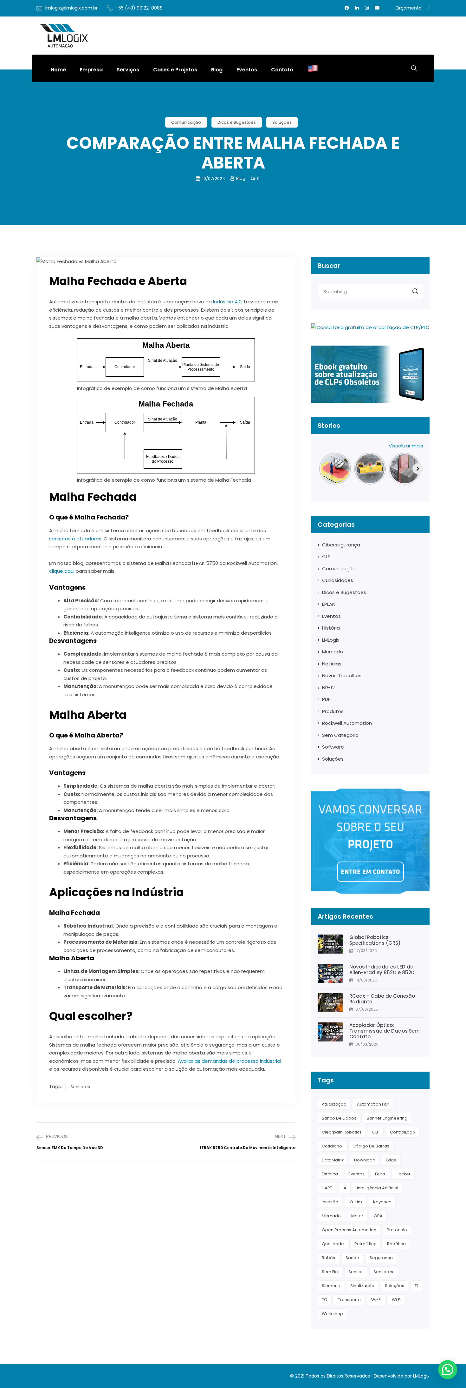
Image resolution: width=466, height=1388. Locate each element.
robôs (328, 1258)
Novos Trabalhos (341, 675)
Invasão (330, 1202)
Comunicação (186, 122)
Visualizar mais (406, 445)
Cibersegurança (341, 544)
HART (327, 1188)
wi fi (396, 1300)
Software (333, 747)
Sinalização (362, 1286)
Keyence (382, 1202)
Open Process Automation (349, 1230)
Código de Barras (371, 1146)
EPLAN (328, 604)
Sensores (80, 1087)
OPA (378, 1216)
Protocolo (397, 1230)
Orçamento (408, 8)
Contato (282, 69)
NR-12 (328, 687)
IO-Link (356, 1202)
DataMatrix (333, 1160)
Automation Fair (373, 1104)
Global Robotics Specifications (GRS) (375, 940)
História (331, 628)
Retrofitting (365, 1244)
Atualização (334, 1104)
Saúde (352, 1258)
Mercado (332, 651)
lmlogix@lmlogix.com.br (71, 8)
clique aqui (61, 571)
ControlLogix (402, 1132)
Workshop (332, 1314)
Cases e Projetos (175, 69)
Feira (380, 1174)
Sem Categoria (340, 735)
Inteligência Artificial (377, 1188)
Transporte (349, 1300)
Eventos (246, 69)
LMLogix (330, 640)
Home (58, 69)
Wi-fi (376, 1300)
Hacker (403, 1174)
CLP (326, 556)
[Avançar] (417, 468)
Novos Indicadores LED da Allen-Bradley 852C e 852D (382, 969)
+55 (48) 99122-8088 (139, 8)
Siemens (331, 1286)
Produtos (333, 711)
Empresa (91, 69)
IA (344, 1188)
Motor (357, 1216)
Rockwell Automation (347, 723)
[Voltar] (323, 468)
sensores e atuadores (75, 538)
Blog (217, 69)
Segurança (381, 1258)
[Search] (415, 291)
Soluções (282, 122)
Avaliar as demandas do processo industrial (229, 1061)
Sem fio (330, 1272)
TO (324, 1300)
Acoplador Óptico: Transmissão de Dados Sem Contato (384, 1031)
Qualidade (333, 1244)
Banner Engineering (387, 1118)
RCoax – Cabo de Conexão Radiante (382, 999)
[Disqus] (165, 1250)
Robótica (396, 1244)
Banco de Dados (339, 1118)
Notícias (331, 663)
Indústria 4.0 (227, 301)
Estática (330, 1174)
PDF (326, 699)
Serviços (128, 69)
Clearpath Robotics (342, 1132)
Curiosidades (337, 580)
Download (364, 1160)
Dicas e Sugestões (236, 122)
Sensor (355, 1272)
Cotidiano (332, 1146)
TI (416, 1286)
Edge (391, 1160)
